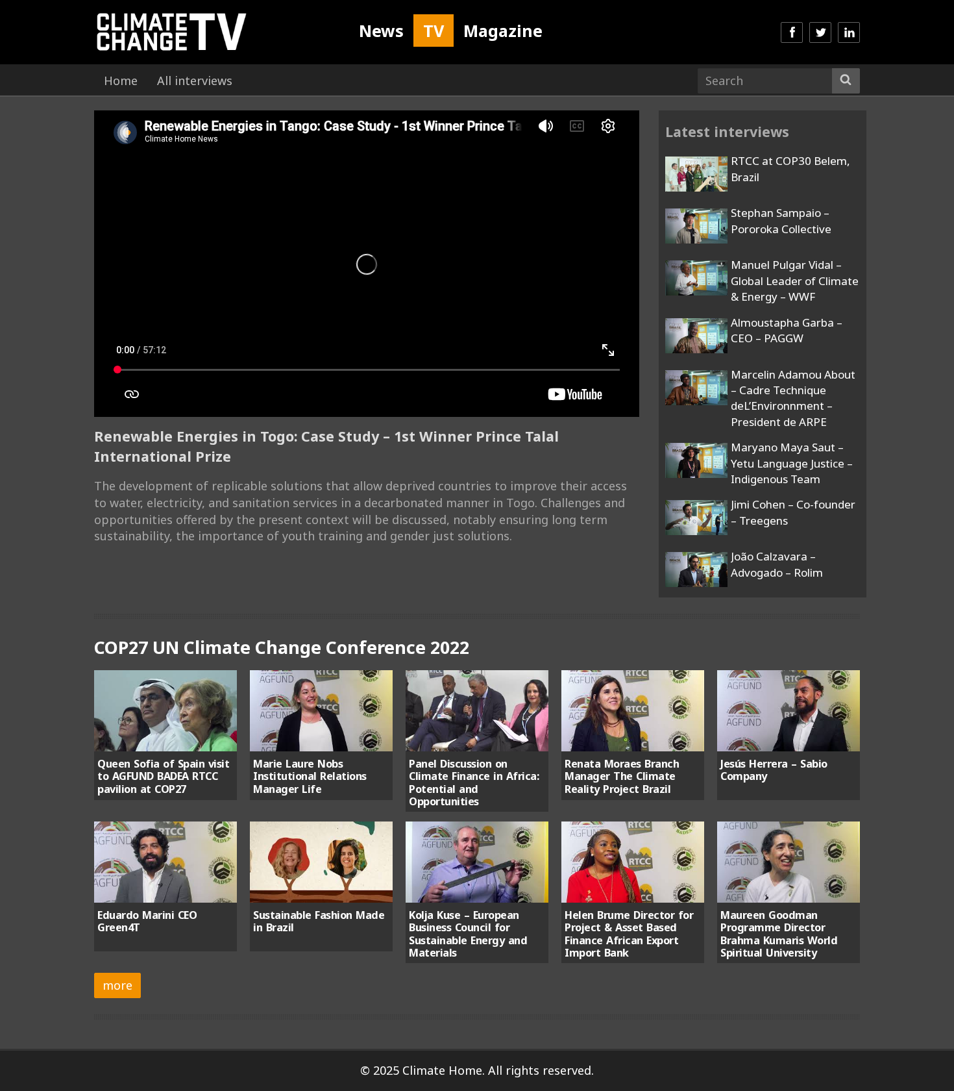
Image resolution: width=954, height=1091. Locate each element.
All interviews (194, 80)
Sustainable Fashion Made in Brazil (318, 921)
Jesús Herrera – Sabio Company (773, 770)
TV (433, 30)
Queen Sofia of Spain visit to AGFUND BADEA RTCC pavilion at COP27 (163, 776)
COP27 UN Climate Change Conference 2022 (281, 647)
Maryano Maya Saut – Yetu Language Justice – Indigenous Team (792, 463)
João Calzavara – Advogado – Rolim (777, 564)
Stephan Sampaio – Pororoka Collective (781, 220)
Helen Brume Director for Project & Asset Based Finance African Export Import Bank (629, 934)
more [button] (117, 985)
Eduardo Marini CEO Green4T (147, 921)
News (381, 30)
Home (121, 80)
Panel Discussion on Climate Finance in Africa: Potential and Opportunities (474, 783)
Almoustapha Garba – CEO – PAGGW (786, 330)
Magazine (503, 30)
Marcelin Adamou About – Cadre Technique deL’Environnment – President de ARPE (793, 398)
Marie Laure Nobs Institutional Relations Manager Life (310, 776)
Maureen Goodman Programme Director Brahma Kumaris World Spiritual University (778, 934)
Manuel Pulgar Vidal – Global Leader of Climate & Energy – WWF (795, 280)
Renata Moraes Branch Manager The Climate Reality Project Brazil (622, 776)
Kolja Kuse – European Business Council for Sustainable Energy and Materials (468, 934)
